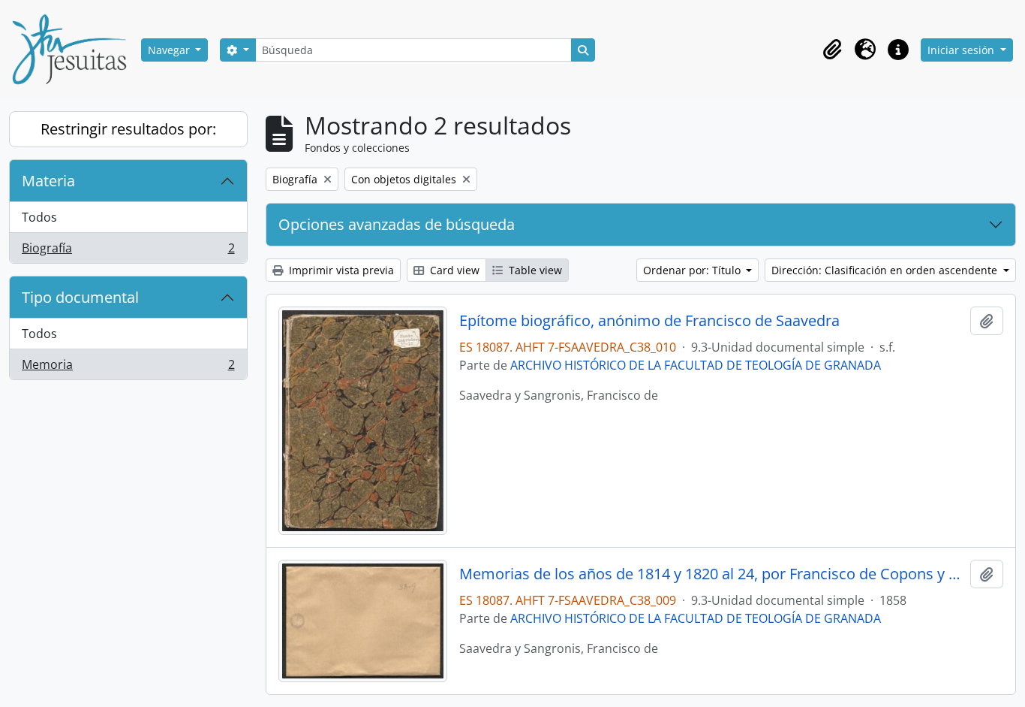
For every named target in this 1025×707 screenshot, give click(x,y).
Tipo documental (80, 297)
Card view (453, 270)
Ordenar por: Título (693, 270)
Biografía (128, 251)
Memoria (128, 367)
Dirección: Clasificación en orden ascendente (885, 270)
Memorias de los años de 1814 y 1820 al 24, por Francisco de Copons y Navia (711, 574)
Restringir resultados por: (128, 129)
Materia (48, 181)
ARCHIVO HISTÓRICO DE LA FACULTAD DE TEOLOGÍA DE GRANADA (695, 365)
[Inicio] (75, 49)
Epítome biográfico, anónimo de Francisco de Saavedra (649, 321)
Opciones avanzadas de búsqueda (396, 224)
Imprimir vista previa (340, 270)
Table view (534, 270)
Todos (39, 217)
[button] (832, 49)
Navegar (170, 50)
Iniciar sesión (962, 50)
